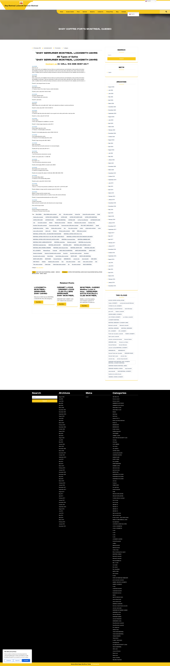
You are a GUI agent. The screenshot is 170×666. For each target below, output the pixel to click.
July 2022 (110, 153)
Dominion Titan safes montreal (40, 225)
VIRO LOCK (115, 649)
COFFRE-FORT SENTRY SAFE (76, 217)
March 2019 (111, 193)
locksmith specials (117, 541)
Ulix (68, 264)
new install (115, 565)
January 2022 (111, 159)
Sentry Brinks (50, 256)
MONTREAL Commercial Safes (68, 239)
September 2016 (112, 256)
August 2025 (111, 116)
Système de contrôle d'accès (115, 374)
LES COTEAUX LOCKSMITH (114, 317)
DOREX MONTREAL (117, 463)
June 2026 (110, 93)
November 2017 (112, 226)
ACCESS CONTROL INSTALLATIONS (116, 300)
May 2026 (110, 96)
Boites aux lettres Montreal (118, 420)
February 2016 (111, 279)
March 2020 (111, 169)
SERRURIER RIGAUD (129, 353)
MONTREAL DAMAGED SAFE (84, 239)
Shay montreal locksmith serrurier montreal (21, 6)
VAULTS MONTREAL (87, 264)
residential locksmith (117, 588)
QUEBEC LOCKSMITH (117, 584)
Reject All (17, 660)
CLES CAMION (116, 444)
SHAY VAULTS (36, 261)
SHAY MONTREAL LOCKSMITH (124, 371)
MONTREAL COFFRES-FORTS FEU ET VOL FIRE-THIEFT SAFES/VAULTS (48, 236)
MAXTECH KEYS (116, 545)
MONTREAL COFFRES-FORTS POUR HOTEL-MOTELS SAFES (46, 239)
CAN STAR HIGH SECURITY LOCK (120, 437)
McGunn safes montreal (64, 231)
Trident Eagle (47, 264)
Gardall (97, 225)
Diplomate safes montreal (80, 222)
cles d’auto (115, 446)
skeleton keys (116, 629)
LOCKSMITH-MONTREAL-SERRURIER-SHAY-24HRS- (41, 290)
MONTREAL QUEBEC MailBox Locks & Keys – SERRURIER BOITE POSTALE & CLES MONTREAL (90, 291)
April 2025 (110, 123)
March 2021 (111, 163)
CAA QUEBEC (116, 433)
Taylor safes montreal (88, 261)
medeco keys (116, 549)
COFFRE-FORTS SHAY (38, 219)
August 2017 (111, 232)
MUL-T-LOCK (115, 562)
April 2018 (110, 213)
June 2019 (110, 183)
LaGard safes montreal (90, 228)
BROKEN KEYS (116, 424)
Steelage (44, 261)
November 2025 (112, 110)
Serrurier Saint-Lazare (113, 356)
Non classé (115, 567)
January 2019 (111, 199)
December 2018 (112, 203)
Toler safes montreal (37, 264)
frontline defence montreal (118, 498)
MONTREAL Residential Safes (39, 245)
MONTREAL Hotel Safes (59, 242)
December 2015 (112, 285)
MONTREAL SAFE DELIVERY (55, 245)
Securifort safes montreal (75, 253)
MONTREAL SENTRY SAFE (76, 247)
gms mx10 (111, 311)
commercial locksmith (117, 452)
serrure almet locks (117, 599)
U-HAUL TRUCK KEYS (117, 640)
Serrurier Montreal (57, 258)
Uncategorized (116, 642)
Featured (115, 483)
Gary (65, 228)
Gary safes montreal (72, 228)
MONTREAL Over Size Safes (85, 242)
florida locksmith (116, 489)
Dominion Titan (91, 222)
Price (78, 11)
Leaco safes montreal (38, 231)
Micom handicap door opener (119, 552)
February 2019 (111, 196)
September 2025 (112, 113)
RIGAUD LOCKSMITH (129, 333)
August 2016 (111, 259)
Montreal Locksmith (71, 242)
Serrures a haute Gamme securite (120, 605)
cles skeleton (115, 448)
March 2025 (111, 126)
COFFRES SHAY (71, 219)
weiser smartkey (116, 657)
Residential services (117, 593)
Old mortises (115, 573)
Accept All (26, 660)
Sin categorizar (116, 627)
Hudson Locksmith (120, 311)
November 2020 (112, 166)
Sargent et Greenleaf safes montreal (53, 253)
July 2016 (110, 262)
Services (85, 11)
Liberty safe (48, 231)
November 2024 (112, 133)
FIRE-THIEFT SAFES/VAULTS (87, 225)
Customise (8, 660)
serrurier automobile (117, 608)
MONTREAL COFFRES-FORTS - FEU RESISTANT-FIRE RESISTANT (47, 233)
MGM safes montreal (81, 231)
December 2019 (112, 173)
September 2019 (112, 179)
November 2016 (112, 249)
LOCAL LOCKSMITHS (117, 526)
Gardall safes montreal (38, 228)
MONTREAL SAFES (67, 245)
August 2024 (111, 140)
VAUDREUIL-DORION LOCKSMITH (116, 376)
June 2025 (110, 120)
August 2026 (111, 87)
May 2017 (110, 236)
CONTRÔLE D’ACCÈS (117, 455)
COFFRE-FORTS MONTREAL (91, 217)
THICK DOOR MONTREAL (118, 631)
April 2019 (110, 189)
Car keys (114, 440)
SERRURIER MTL (67, 258)
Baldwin (114, 412)
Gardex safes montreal (56, 228)
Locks (114, 530)
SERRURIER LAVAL (113, 342)
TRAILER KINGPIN (116, 636)
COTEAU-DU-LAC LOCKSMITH (115, 306)
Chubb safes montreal (38, 217)
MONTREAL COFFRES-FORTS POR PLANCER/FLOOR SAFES (80, 236)
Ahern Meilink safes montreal (50, 214)
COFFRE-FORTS (116, 450)
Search (121, 58)
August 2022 (111, 150)
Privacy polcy (109, 11)
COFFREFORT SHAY (49, 219)
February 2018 (111, 219)
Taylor (79, 261)
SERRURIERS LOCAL (117, 621)
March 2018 (111, 216)
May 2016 (110, 269)
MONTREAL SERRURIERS (126, 328)
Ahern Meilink (39, 214)
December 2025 (112, 106)
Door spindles (116, 461)
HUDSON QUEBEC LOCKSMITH (115, 314)
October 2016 (111, 252)
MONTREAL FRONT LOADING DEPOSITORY (42, 242)
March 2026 (111, 103)
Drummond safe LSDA (54, 225)
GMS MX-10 (115, 504)
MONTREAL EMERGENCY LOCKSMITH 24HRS (118, 322)
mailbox (114, 543)
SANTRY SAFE (92, 250)
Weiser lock (115, 653)
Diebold (50, 222)
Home (61, 11)
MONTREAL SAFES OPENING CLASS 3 (82, 245)
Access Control (70, 11)
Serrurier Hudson (128, 339)
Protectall (55, 250)
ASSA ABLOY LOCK (117, 407)
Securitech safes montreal (39, 256)
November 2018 (112, 206)
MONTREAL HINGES (117, 554)
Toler (96, 261)
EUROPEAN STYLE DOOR (118, 474)
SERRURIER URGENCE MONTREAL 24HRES (118, 365)
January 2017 (111, 246)
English (133, 14)
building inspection (117, 431)
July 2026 (110, 90)
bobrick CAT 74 (116, 418)
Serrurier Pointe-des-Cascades (115, 353)
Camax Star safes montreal (89, 214)
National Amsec (46, 250)
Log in (109, 72)
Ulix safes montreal (76, 264)
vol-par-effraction (117, 651)
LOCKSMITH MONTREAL (114, 319)
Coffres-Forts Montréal (83, 219)
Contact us (100, 11)
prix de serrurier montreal (118, 580)
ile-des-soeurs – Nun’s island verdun (120, 517)
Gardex (47, 228)
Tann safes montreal (70, 261)
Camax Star (77, 214)
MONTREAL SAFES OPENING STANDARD (42, 247)
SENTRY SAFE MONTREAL (85, 256)
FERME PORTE (116, 485)
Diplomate (70, 222)
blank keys (115, 414)
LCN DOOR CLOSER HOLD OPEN (120, 524)
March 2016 (111, 276)
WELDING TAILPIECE (117, 659)
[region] (17, 656)
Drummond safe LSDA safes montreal (69, 225)
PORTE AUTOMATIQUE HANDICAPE (120, 577)
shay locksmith (85, 258)
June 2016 (110, 266)
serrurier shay (76, 258)
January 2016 (111, 282)
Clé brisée (115, 442)
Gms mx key (115, 500)
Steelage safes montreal (53, 261)
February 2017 (111, 242)
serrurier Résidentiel (117, 618)
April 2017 (110, 239)
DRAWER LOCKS (116, 465)
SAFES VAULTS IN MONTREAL (66, 250)
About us (92, 11)
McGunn (55, 231)
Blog (117, 11)
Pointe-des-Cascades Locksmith (116, 333)
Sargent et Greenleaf (37, 253)
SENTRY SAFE (74, 256)
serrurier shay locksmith (122, 358)
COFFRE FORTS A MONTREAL (51, 217)
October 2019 (111, 176)
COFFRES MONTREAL (61, 219)
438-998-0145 (116, 396)
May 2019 (110, 186)
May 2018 (110, 209)
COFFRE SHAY (64, 217)
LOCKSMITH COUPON (117, 539)
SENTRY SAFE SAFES (37, 258)
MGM (73, 231)
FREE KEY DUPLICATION (118, 493)
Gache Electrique (128, 308)
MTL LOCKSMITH (37, 250)
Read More (38, 302)
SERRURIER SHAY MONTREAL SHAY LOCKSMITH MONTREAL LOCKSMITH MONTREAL (119, 362)
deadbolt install (116, 457)
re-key (114, 586)
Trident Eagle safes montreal (59, 264)
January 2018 (111, 222)
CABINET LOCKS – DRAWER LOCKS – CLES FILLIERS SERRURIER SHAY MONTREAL (65, 291)
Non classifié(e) (39, 267)
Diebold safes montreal (60, 222)
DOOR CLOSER (116, 459)
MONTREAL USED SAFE (90, 247)
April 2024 (110, 146)
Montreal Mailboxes (117, 560)
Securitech (86, 253)
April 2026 (110, 100)
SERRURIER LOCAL (117, 612)
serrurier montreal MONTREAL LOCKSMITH (118, 347)
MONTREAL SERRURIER (114, 328)
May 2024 (110, 143)
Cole (34, 222)
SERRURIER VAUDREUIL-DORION (116, 368)
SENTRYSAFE (48, 258)
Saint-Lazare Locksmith (114, 336)
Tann (62, 261)
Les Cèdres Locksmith (128, 317)
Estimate (124, 11)
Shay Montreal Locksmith (118, 623)
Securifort (65, 253)
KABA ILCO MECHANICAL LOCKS (120, 519)
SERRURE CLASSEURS (117, 603)
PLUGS (114, 575)
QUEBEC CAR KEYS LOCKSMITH (120, 582)
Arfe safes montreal (67, 214)
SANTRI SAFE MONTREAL (80, 250)
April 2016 (110, 272)
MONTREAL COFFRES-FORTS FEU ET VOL (73, 233)
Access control (116, 399)
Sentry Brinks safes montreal (62, 256)
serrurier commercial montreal (115, 339)
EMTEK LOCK (115, 472)
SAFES (114, 595)
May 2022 (110, 156)
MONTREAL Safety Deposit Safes (60, 247)
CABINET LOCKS (116, 435)
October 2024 (111, 136)
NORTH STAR (115, 571)
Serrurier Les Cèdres (123, 342)
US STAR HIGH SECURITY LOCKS (120, 644)
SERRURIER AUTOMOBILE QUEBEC (120, 610)
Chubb (98, 214)
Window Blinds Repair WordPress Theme (81, 664)
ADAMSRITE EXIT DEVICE (118, 403)
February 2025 (111, 130)
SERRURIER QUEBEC (117, 616)
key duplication (116, 521)
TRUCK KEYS (115, 638)
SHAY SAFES (94, 258)
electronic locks (116, 468)
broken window (116, 429)
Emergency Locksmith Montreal (115, 308)
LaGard (81, 228)
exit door (115, 480)
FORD (114, 491)
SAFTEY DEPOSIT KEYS (118, 597)
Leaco (99, 228)
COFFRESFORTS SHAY (95, 219)
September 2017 (112, 229)
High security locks (117, 513)
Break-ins (115, 422)
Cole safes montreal (42, 222)
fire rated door (116, 487)
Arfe (60, 214)
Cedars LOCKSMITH (113, 303)
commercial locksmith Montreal (127, 303)
